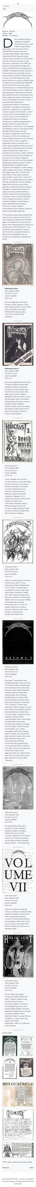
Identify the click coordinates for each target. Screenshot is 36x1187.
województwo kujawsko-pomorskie (22, 1162)
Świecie (9, 1162)
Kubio (19, 1184)
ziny (4, 9)
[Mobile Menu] (18, 3)
